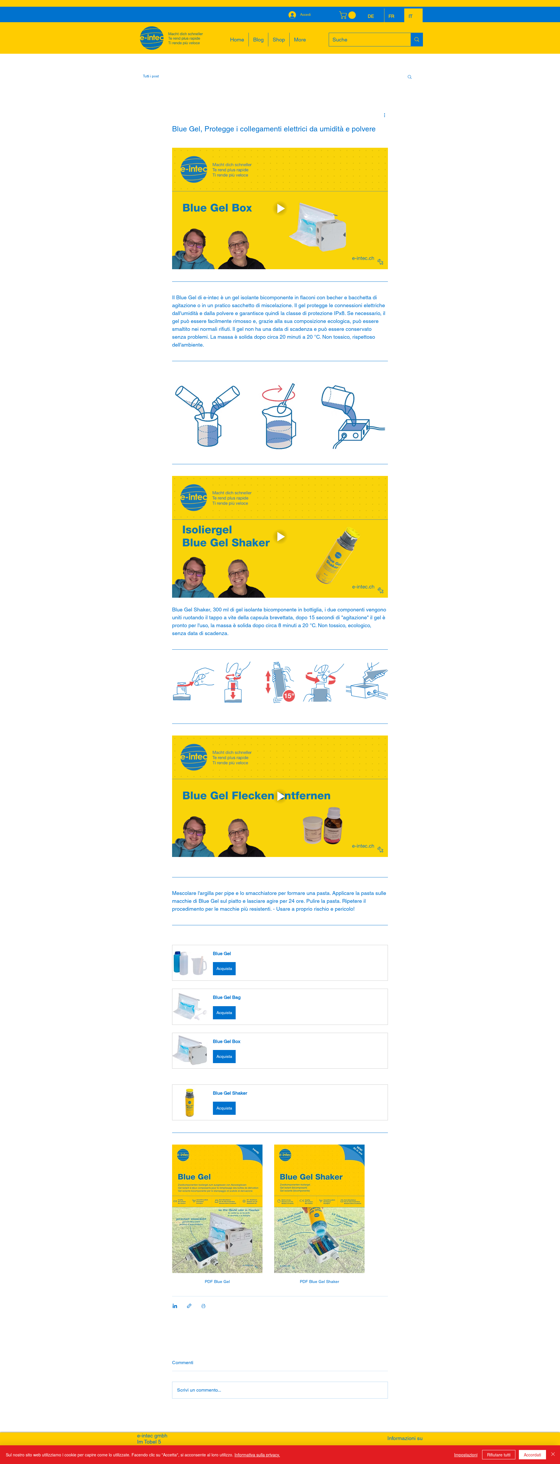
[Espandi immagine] (207, 416)
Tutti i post (151, 76)
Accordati (532, 1455)
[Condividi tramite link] (189, 1306)
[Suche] (417, 39)
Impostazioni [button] (465, 1455)
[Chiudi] (553, 1454)
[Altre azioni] (384, 115)
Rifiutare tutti (498, 1455)
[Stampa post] (203, 1306)
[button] (409, 76)
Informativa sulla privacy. (257, 1455)
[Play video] (280, 208)
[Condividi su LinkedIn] (175, 1306)
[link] (348, 15)
